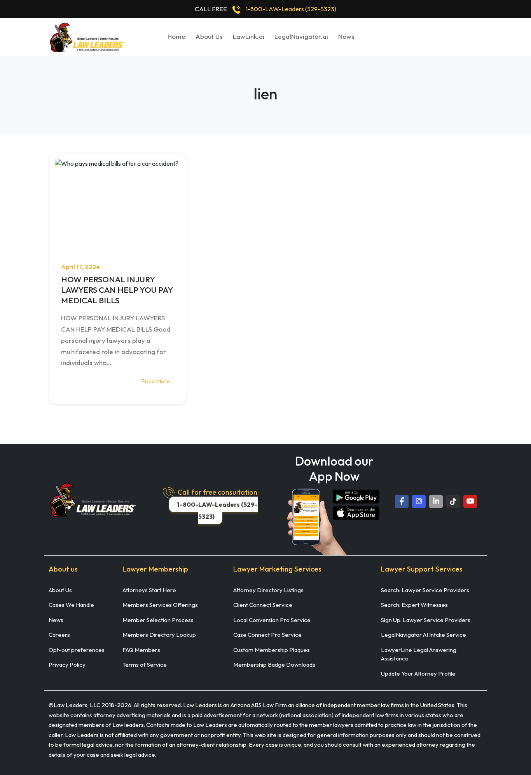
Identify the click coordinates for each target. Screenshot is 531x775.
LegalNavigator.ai (301, 36)
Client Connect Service (262, 604)
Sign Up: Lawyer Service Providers (425, 620)
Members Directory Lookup (159, 634)
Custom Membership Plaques (271, 649)
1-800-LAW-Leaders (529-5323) (291, 9)
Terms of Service (144, 664)
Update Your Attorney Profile (418, 673)
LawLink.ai (248, 36)
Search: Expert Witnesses (414, 604)
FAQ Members (141, 649)
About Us (209, 36)
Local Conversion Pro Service (272, 620)
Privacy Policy (67, 664)
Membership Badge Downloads (274, 664)
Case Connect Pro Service (267, 634)
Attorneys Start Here (149, 590)
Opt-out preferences (77, 649)
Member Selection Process (158, 620)
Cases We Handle (71, 604)
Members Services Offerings (160, 604)
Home (176, 36)
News (346, 36)
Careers (59, 634)
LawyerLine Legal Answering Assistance (418, 654)
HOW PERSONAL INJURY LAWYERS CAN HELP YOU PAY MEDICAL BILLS (117, 290)
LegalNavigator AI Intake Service (423, 634)
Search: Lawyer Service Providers (425, 590)
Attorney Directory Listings (268, 590)
